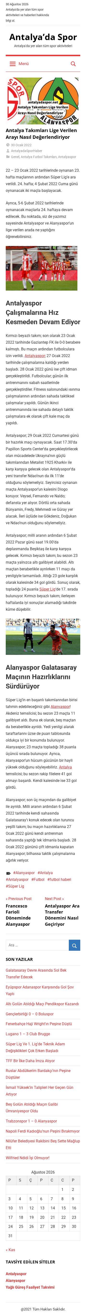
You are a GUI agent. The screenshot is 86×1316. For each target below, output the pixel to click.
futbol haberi (60, 879)
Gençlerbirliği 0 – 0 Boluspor (30, 1014)
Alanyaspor (60, 706)
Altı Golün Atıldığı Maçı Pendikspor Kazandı (42, 1004)
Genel (15, 157)
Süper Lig (47, 589)
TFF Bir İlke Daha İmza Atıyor (30, 1061)
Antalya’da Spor (43, 37)
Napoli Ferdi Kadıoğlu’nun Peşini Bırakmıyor (43, 1131)
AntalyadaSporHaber (26, 151)
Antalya (65, 767)
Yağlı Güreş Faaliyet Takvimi (30, 1287)
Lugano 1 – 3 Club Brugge (28, 1034)
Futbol (39, 879)
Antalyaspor (67, 157)
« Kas (10, 1250)
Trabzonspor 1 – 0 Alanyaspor (31, 1121)
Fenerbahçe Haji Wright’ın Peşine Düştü (39, 1024)
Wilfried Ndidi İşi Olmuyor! (27, 1158)
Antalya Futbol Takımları (39, 157)
